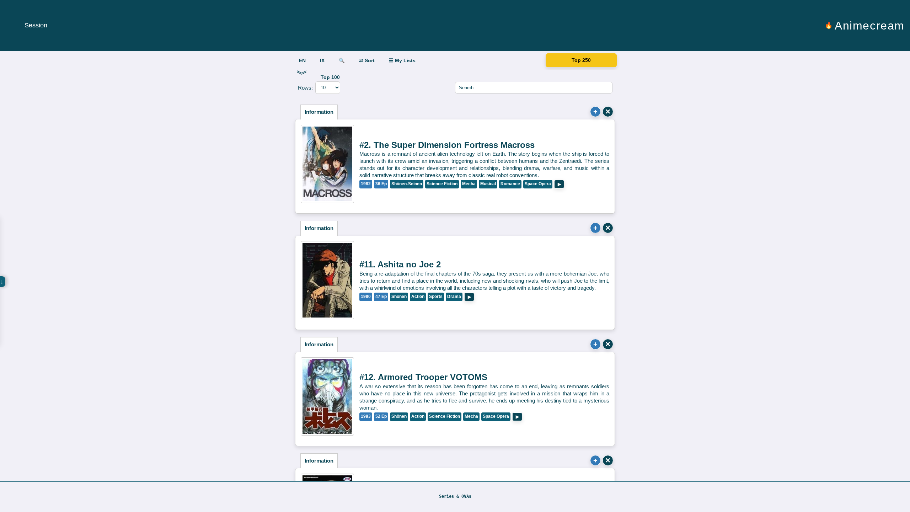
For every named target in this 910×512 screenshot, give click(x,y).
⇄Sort (367, 60)
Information (319, 112)
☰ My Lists (402, 60)
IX (322, 60)
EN (302, 60)
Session (36, 25)
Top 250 (581, 60)
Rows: (305, 88)
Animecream (870, 25)
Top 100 (330, 77)
